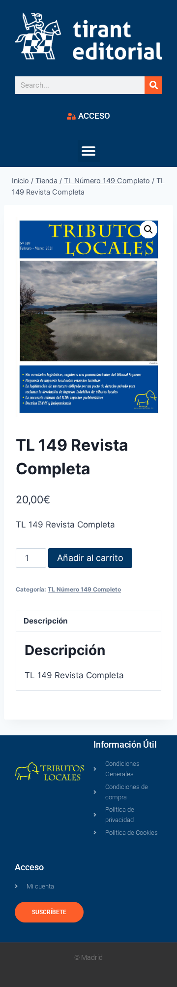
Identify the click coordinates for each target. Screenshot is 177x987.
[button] (89, 151)
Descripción (46, 620)
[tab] (88, 621)
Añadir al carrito (90, 558)
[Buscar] (153, 85)
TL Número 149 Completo (84, 589)
